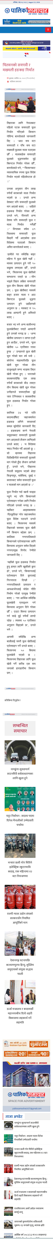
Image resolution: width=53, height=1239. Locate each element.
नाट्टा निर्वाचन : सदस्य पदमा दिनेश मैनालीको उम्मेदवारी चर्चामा (20, 820)
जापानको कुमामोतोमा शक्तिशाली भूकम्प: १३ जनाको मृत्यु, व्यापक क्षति (29, 1223)
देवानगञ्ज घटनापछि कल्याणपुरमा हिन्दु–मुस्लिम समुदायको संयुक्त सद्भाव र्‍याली (20, 967)
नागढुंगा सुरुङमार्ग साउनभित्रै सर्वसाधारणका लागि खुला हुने (20, 774)
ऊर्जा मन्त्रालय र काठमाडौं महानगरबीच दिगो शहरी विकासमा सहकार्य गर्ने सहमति (20, 1016)
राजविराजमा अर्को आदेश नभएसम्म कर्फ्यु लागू (28, 1210)
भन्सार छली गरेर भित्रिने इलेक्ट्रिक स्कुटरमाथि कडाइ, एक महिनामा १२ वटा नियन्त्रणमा (20, 869)
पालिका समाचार (15, 81)
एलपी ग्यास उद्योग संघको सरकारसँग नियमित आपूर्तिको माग (20, 918)
